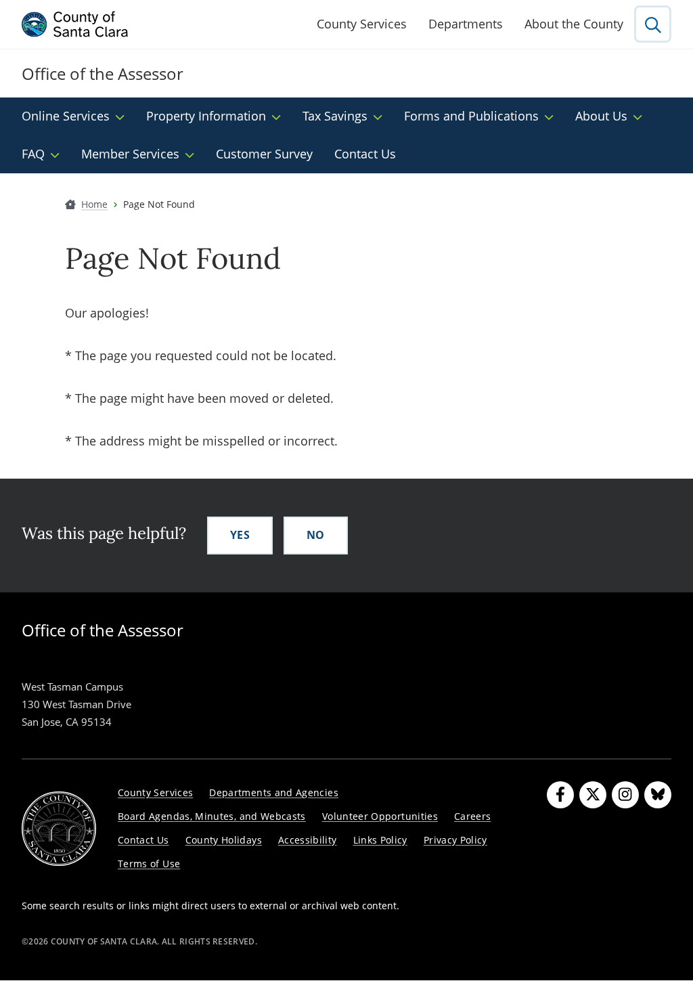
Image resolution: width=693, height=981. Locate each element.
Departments (465, 24)
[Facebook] (560, 794)
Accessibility (307, 839)
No (316, 534)
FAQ (33, 154)
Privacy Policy (455, 839)
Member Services (130, 154)
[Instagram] (625, 794)
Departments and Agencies (273, 792)
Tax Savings (335, 116)
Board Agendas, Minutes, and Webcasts (212, 816)
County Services (362, 24)
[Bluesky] (657, 794)
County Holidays (223, 839)
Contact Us (365, 154)
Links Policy (380, 839)
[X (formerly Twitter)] (592, 794)
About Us (601, 116)
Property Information (206, 116)
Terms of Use (149, 863)
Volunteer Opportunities (380, 816)
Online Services (66, 116)
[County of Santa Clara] (75, 24)
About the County (573, 24)
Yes (240, 534)
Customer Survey (264, 154)
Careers (472, 816)
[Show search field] (652, 24)
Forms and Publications (471, 116)
